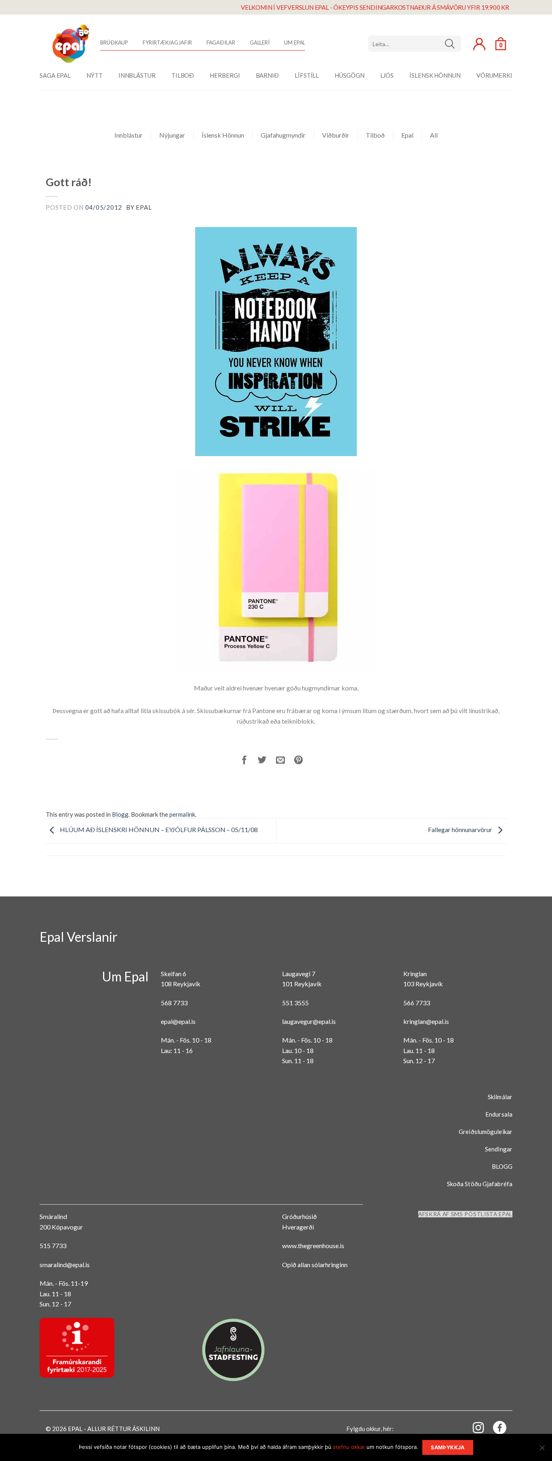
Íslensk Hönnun (223, 135)
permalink (182, 814)
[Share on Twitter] (267, 761)
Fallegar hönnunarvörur (460, 829)
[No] (542, 1450)
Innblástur (128, 135)
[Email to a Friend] (285, 761)
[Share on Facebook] (249, 761)
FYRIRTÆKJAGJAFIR (167, 42)
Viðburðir (335, 135)
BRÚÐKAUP (114, 42)
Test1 (453, 43)
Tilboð (375, 135)
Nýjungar (172, 135)
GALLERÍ (260, 42)
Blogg (120, 814)
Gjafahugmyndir (283, 135)
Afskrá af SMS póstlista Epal (465, 1214)
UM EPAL (294, 42)
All (434, 135)
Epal (407, 135)
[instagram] (474, 1427)
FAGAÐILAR (220, 42)
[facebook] (495, 1429)
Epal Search (414, 44)
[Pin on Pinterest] (303, 761)
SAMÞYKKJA (447, 1447)
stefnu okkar (349, 1447)
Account (479, 44)
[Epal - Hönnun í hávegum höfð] (70, 43)
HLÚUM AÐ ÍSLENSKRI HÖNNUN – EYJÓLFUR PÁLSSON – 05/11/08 (158, 829)
